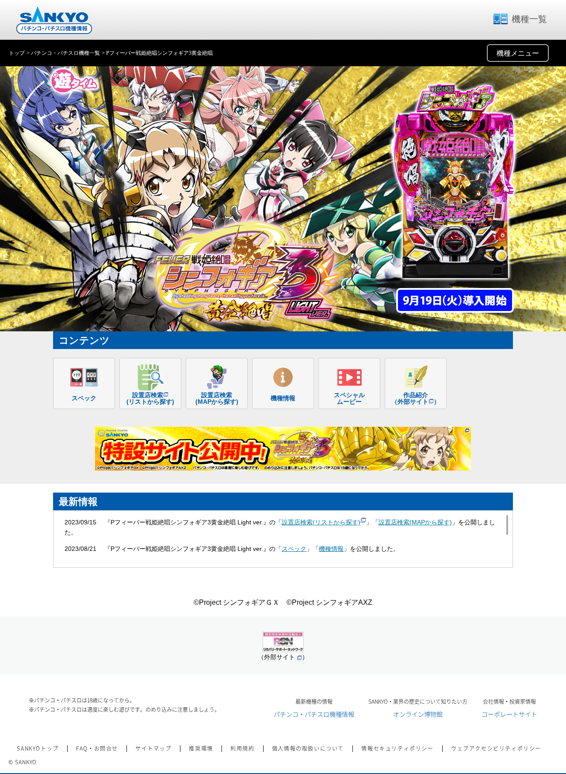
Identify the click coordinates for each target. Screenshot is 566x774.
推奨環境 (201, 748)
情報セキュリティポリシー (397, 748)
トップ (17, 53)
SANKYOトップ (37, 748)
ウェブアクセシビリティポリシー (496, 748)
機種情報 (331, 548)
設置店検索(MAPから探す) (415, 522)
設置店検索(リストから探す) (321, 522)
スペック (294, 548)
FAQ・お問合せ (97, 748)
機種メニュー (518, 53)
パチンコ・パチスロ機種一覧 (65, 53)
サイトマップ (153, 748)
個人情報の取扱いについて (308, 748)
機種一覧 (529, 19)
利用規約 (242, 748)
